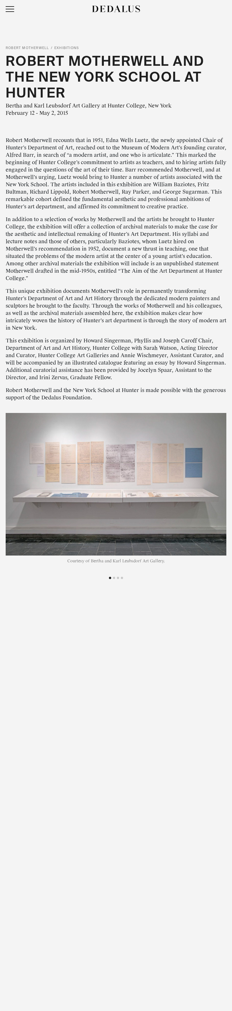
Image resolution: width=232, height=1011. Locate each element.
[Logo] (116, 8)
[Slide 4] (122, 578)
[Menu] (10, 9)
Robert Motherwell (27, 48)
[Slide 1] (110, 578)
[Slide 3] (118, 578)
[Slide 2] (114, 578)
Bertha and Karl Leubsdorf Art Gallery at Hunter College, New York (88, 105)
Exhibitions (66, 48)
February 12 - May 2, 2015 (37, 113)
